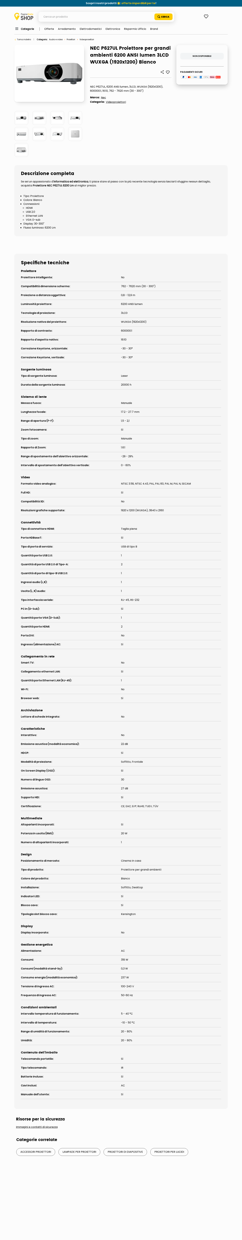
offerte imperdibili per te (138, 3)
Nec (103, 97)
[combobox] (106, 17)
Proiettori (71, 39)
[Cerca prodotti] (163, 17)
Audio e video (56, 39)
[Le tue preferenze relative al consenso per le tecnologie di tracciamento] (236, 1234)
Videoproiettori (87, 39)
